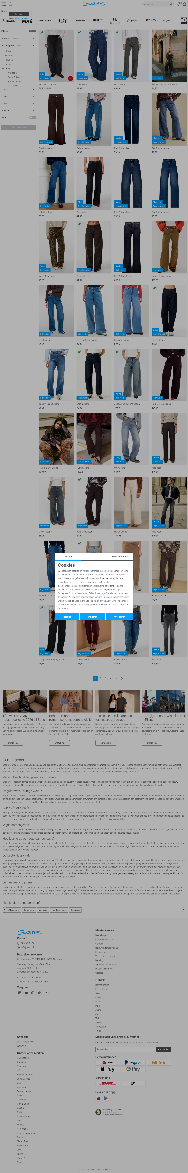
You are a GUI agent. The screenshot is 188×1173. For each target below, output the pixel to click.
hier (72, 601)
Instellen (67, 616)
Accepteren (119, 616)
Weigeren (92, 616)
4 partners (105, 578)
